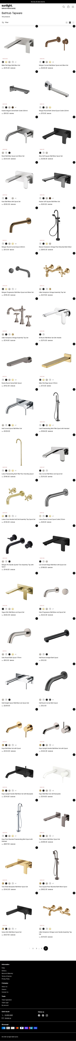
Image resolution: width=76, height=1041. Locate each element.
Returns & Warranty (7, 973)
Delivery (4, 970)
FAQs (3, 968)
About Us (4, 986)
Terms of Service (6, 976)
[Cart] (68, 7)
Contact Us (5, 992)
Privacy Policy (6, 979)
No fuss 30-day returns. (38, 1)
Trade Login (5, 1002)
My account (5, 1005)
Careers (4, 989)
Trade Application (7, 1000)
